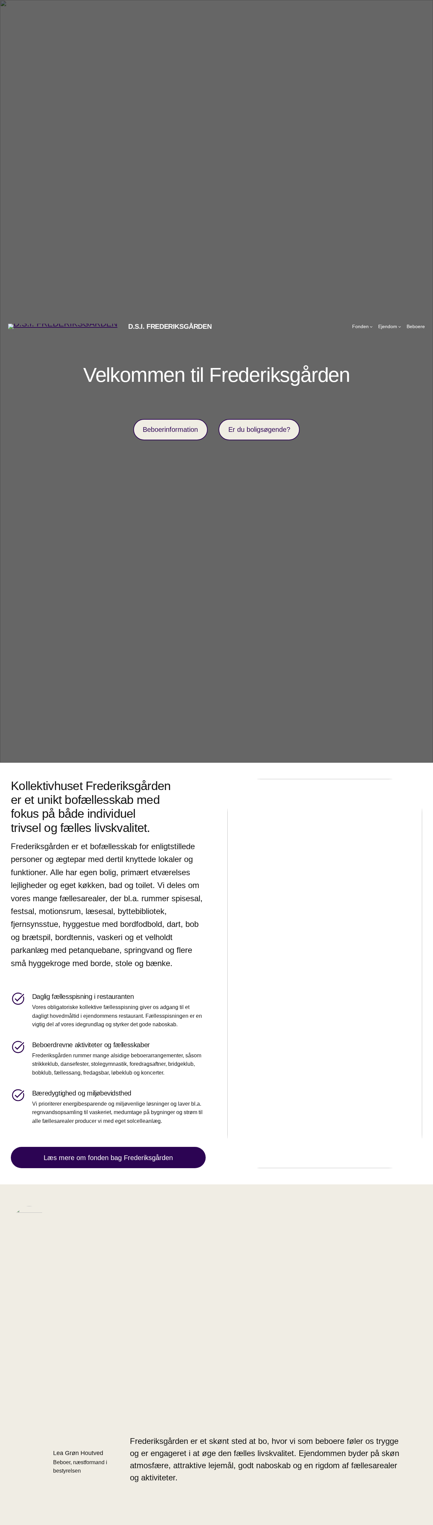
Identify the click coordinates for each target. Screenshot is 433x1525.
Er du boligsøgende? (259, 429)
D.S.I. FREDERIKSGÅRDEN (169, 326)
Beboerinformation (170, 429)
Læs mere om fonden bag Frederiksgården (108, 1157)
